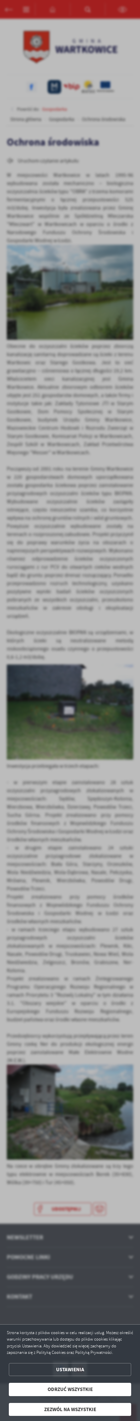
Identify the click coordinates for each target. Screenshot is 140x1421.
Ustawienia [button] (70, 1369)
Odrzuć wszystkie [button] (70, 1389)
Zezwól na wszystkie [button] (70, 1409)
